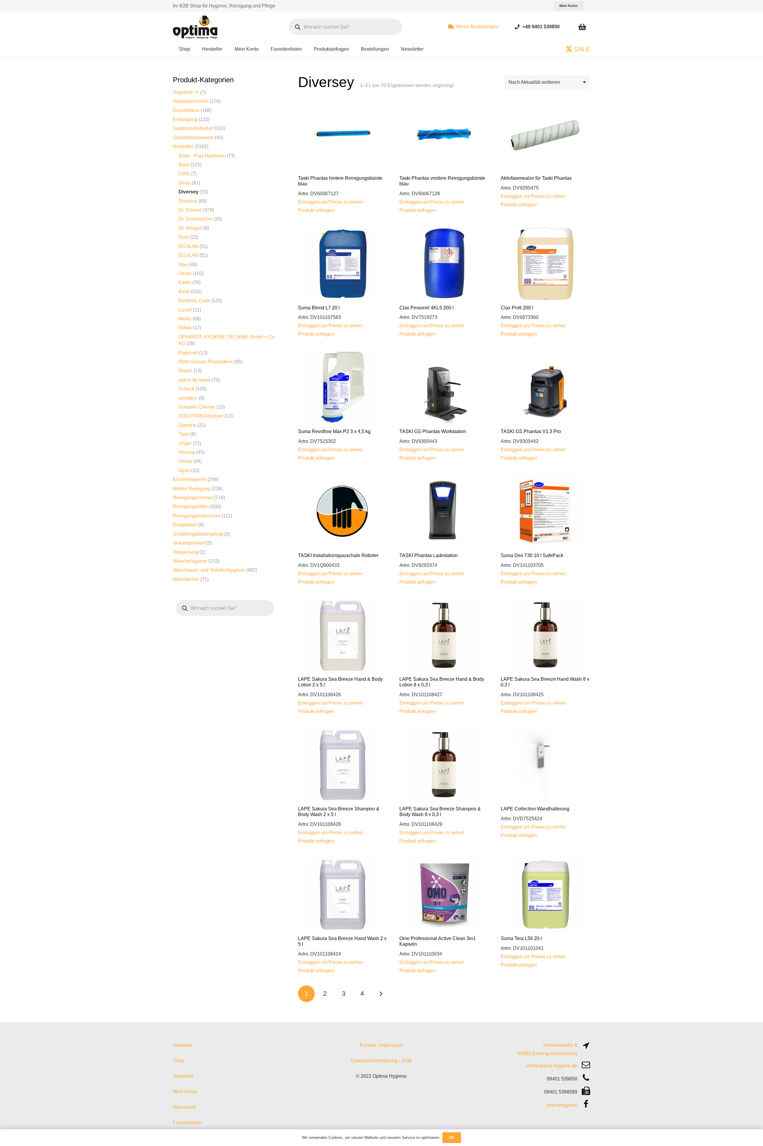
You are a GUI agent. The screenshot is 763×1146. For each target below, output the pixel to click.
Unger (185, 443)
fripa (183, 264)
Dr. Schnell (190, 210)
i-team (185, 273)
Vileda (185, 461)
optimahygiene (561, 1105)
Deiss (185, 182)
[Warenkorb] (582, 27)
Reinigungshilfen (191, 506)
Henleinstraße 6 (560, 1045)
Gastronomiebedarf (193, 128)
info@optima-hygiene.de (551, 1065)
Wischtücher (186, 579)
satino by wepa (194, 379)
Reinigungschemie (193, 497)
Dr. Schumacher (196, 218)
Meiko (185, 318)
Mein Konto (185, 1091)
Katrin (185, 282)
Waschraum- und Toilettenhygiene (209, 570)
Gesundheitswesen (193, 137)
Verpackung (185, 552)
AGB (406, 1060)
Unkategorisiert (189, 542)
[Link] (517, 26)
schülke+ (188, 398)
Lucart (185, 309)
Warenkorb (184, 1107)
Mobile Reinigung (191, 488)
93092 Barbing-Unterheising (547, 1053)
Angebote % (186, 92)
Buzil (184, 164)
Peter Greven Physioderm (206, 361)
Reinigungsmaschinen (197, 515)
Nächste (381, 993)
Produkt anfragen (316, 210)
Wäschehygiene (190, 561)
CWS (184, 173)
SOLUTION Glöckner (201, 415)
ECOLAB (188, 246)
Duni (184, 237)
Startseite (183, 1045)
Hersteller (183, 146)
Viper (184, 470)
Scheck (186, 388)
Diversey (188, 191)
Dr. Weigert (190, 228)
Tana (184, 434)
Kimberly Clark (194, 300)
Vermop (187, 452)
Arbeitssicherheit (190, 101)
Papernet (188, 352)
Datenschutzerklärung (374, 1060)
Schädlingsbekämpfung (198, 533)
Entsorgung (185, 119)
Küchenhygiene (189, 479)
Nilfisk (185, 327)
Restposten (185, 524)
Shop (178, 1060)
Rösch (185, 370)
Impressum (391, 1045)
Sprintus (187, 425)
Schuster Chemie (197, 407)
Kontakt (368, 1045)
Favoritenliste (187, 1122)
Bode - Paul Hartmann (202, 155)
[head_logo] (196, 27)
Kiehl (184, 291)
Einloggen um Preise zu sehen (330, 201)
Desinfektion (186, 110)
